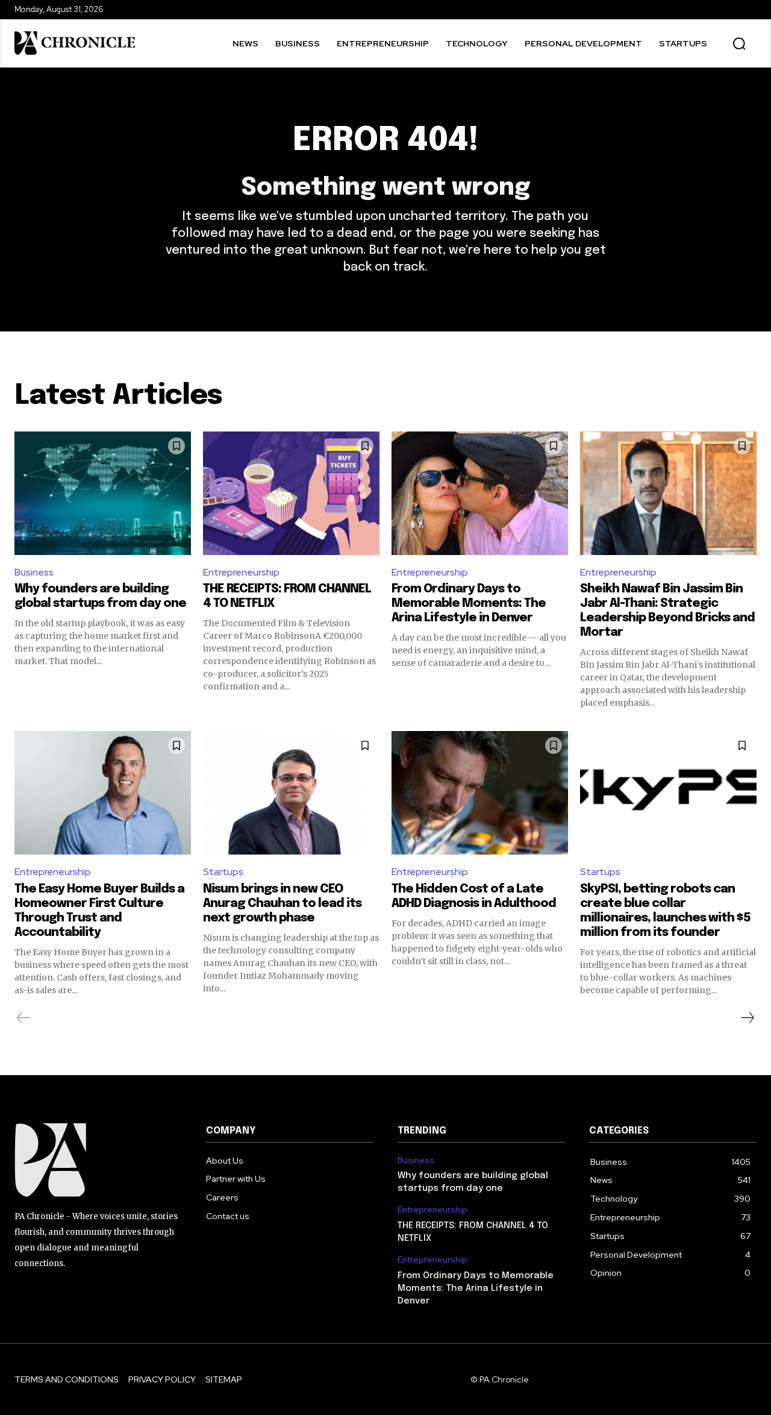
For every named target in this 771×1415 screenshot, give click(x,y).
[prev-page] (23, 1018)
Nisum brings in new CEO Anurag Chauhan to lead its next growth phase (282, 903)
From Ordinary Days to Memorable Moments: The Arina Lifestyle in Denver (469, 603)
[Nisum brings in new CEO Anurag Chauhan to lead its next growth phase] (291, 793)
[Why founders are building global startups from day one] (102, 493)
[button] (739, 43)
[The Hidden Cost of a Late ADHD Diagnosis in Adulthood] (480, 793)
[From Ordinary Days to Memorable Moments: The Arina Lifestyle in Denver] (480, 493)
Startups (223, 871)
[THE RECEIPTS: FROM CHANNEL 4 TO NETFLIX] (291, 493)
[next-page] (747, 1018)
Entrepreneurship (241, 572)
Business (34, 572)
